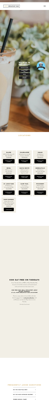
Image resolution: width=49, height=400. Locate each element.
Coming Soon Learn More (24, 177)
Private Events (25, 78)
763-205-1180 (8, 157)
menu (17, 298)
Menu (24, 74)
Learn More (9, 209)
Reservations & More (8, 161)
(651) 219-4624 (9, 173)
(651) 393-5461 (40, 188)
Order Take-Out (24, 71)
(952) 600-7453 (24, 157)
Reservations (24, 67)
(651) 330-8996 (24, 188)
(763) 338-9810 (9, 188)
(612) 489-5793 (40, 157)
